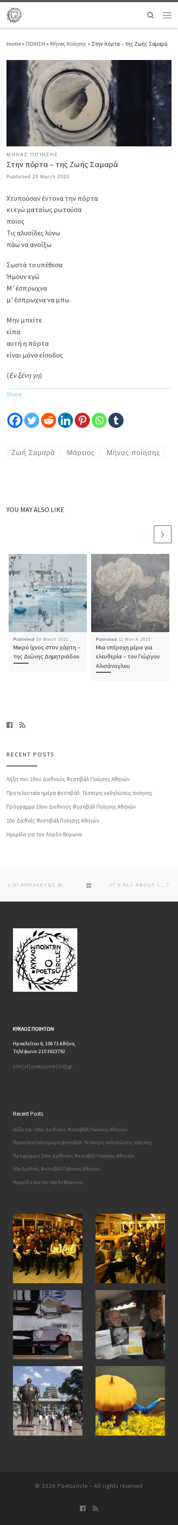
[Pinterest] (82, 414)
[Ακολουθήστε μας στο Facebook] (9, 724)
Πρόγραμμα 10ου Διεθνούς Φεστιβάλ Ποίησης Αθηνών (71, 806)
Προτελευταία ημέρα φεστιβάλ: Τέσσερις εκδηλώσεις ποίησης (79, 793)
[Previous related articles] (144, 534)
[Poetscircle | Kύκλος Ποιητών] (14, 14)
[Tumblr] (116, 414)
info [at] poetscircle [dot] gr (42, 1066)
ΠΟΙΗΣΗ (35, 43)
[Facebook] (14, 414)
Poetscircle (72, 1486)
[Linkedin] (65, 414)
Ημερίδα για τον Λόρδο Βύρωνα (44, 834)
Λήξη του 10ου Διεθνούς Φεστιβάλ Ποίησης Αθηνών (68, 779)
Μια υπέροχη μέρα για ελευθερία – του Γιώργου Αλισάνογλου (128, 656)
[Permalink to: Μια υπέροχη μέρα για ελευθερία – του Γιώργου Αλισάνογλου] (130, 593)
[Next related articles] (163, 534)
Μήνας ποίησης (68, 43)
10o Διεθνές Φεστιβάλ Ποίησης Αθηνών (52, 820)
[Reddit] (48, 414)
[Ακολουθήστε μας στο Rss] (22, 724)
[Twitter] (31, 414)
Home (13, 43)
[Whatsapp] (99, 414)
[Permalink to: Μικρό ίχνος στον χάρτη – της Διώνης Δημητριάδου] (48, 593)
